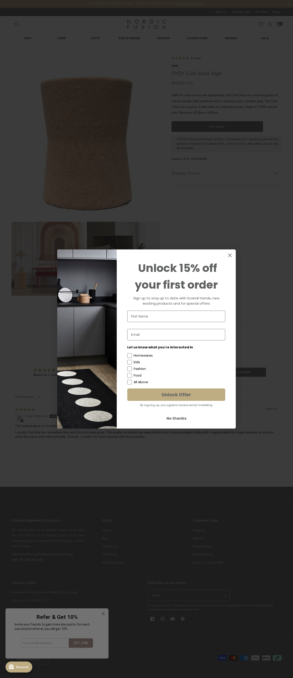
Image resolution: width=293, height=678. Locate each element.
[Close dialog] (230, 255)
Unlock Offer (176, 394)
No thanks (176, 418)
